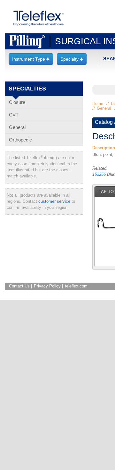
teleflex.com (76, 286)
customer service (54, 201)
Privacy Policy (47, 286)
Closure (17, 102)
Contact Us (19, 286)
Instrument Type (31, 59)
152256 (99, 174)
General (17, 127)
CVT (14, 114)
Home (97, 103)
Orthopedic (20, 139)
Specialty (71, 59)
